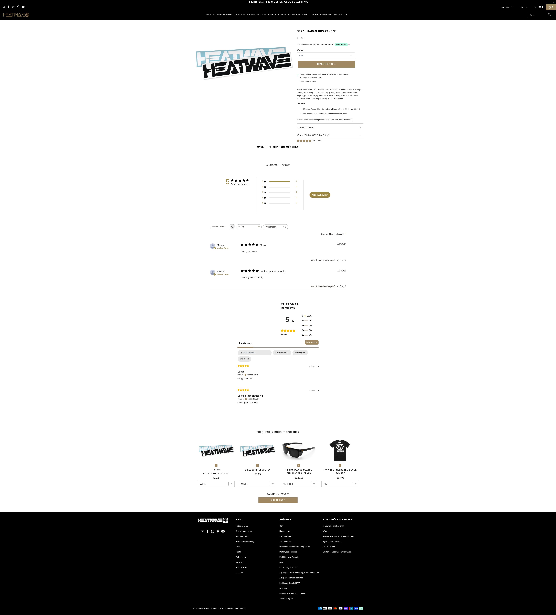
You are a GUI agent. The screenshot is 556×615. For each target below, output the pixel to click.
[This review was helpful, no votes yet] (338, 260)
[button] (240, 15)
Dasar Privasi (329, 547)
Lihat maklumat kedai (308, 81)
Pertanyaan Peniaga (288, 552)
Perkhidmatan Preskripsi (289, 557)
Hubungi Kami (285, 531)
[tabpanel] (278, 379)
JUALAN (239, 572)
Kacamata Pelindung (245, 541)
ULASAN (283, 588)
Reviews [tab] (245, 343)
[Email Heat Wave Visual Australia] (3, 7)
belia (238, 547)
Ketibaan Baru (242, 526)
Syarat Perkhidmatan (332, 541)
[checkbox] (244, 359)
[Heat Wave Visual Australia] (16, 15)
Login (540, 7)
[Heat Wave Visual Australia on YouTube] (23, 7)
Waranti (326, 531)
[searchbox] (220, 226)
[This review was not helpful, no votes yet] (343, 260)
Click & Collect (285, 536)
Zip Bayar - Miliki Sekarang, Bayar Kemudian (299, 572)
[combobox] (249, 226)
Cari (281, 526)
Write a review (311, 342)
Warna (300, 50)
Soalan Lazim (285, 541)
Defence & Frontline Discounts (292, 593)
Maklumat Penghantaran (333, 526)
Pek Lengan (241, 557)
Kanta (238, 552)
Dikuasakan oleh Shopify (234, 608)
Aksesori (240, 562)
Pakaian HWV (242, 536)
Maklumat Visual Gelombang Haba (294, 547)
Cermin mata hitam (244, 531)
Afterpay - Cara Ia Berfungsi (291, 578)
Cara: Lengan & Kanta (289, 567)
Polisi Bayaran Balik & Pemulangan (338, 536)
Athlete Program (286, 598)
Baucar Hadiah (242, 567)
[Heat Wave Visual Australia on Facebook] (8, 7)
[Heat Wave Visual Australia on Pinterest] (18, 7)
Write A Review (320, 195)
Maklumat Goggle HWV (289, 583)
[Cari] (549, 15)
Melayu (505, 8)
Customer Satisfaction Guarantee (337, 552)
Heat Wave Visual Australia (211, 608)
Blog (281, 562)
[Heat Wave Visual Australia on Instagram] (13, 7)
